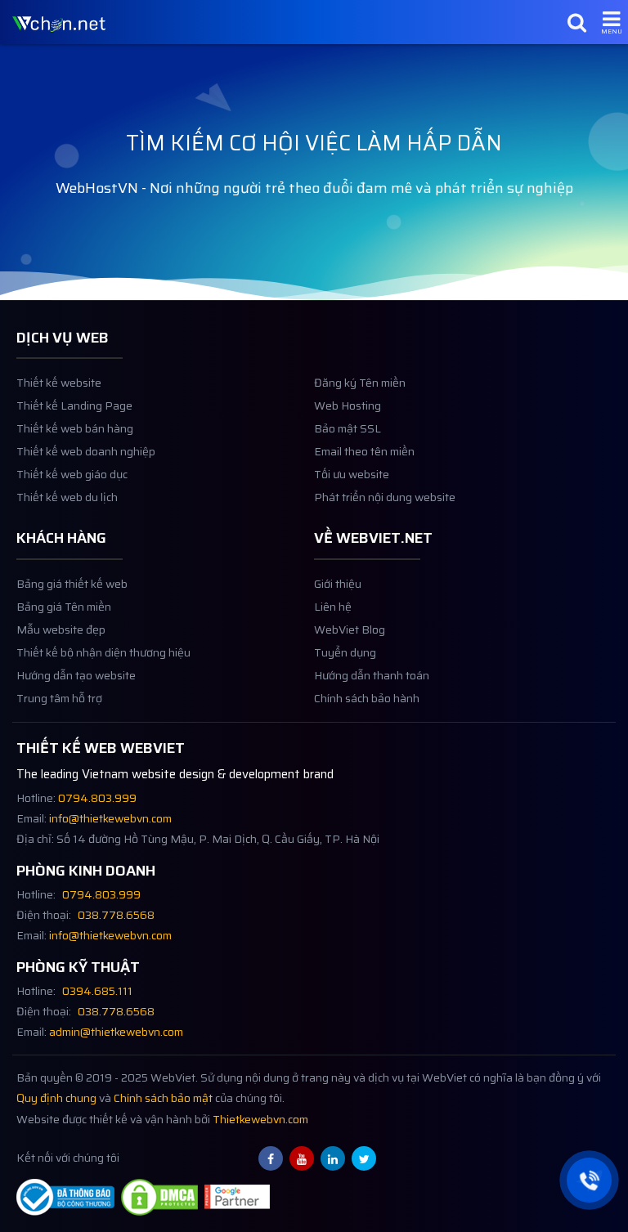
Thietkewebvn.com (260, 1119)
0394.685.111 (97, 991)
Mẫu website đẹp (60, 629)
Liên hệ (333, 607)
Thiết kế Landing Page (74, 405)
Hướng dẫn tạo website (76, 675)
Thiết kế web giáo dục (72, 474)
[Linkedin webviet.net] (333, 1158)
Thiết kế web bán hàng (74, 428)
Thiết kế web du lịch (67, 497)
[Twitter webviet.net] (364, 1158)
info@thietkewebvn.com (110, 818)
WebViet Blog (349, 629)
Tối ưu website (351, 474)
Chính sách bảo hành (366, 698)
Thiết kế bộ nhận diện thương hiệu (103, 652)
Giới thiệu (337, 584)
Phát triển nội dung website (384, 497)
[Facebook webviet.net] (270, 1158)
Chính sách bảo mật (163, 1098)
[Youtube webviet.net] (301, 1158)
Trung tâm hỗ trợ (59, 698)
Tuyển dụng (345, 652)
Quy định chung (56, 1098)
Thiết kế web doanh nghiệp (85, 451)
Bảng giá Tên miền (63, 607)
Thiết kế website (58, 383)
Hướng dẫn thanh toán (371, 675)
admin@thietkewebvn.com (116, 1032)
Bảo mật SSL (347, 428)
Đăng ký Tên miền (360, 383)
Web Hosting (347, 405)
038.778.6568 (116, 915)
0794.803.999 (97, 798)
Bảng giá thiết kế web (72, 584)
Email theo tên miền (364, 451)
